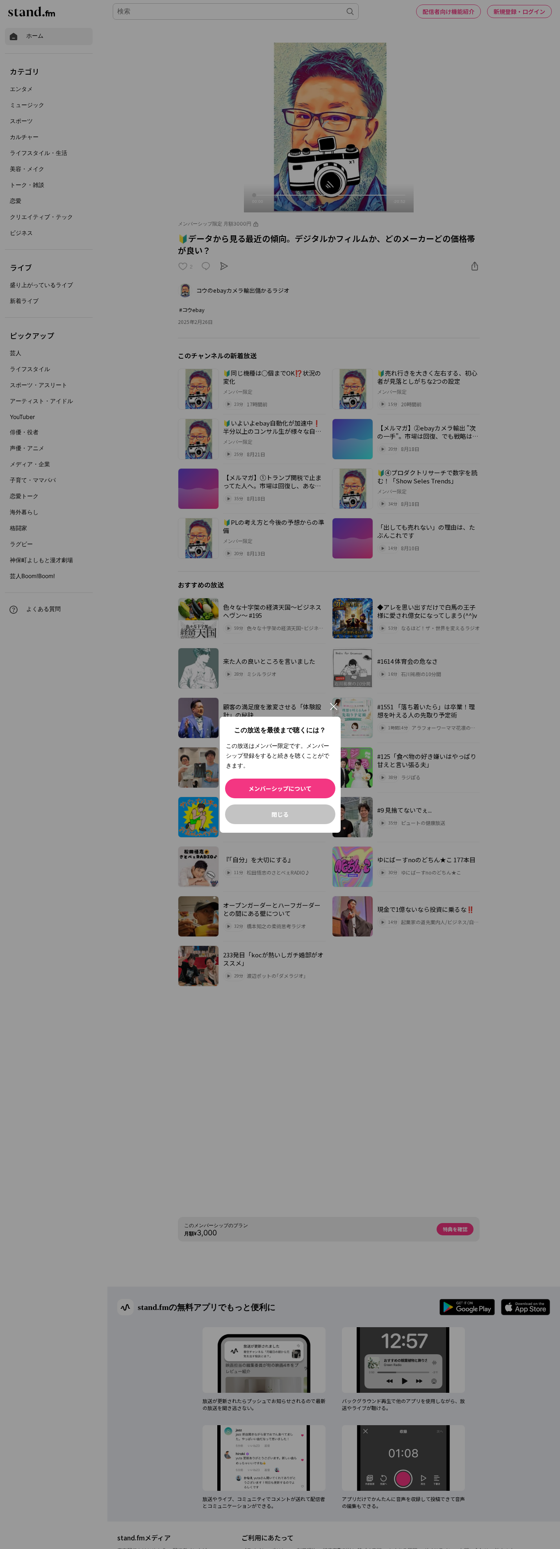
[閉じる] (334, 706)
